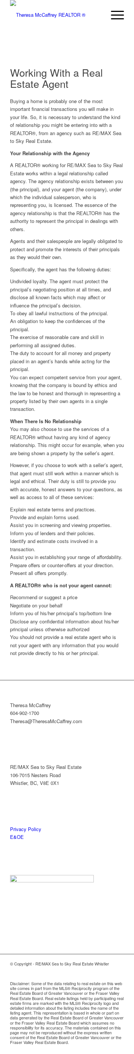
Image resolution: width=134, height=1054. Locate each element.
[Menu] (113, 15)
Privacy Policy (25, 829)
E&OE (17, 836)
